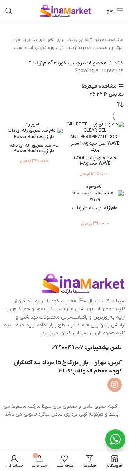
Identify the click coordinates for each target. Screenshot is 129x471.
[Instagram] (115, 385)
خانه (119, 63)
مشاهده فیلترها (99, 86)
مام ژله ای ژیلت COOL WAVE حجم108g (95, 160)
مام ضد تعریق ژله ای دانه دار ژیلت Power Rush (34, 148)
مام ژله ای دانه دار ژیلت (95, 208)
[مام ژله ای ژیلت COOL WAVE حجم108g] (95, 137)
